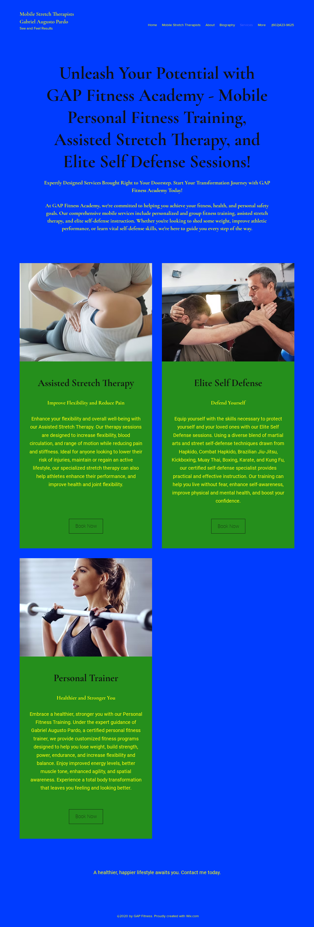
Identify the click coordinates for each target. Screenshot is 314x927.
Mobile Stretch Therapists (47, 14)
